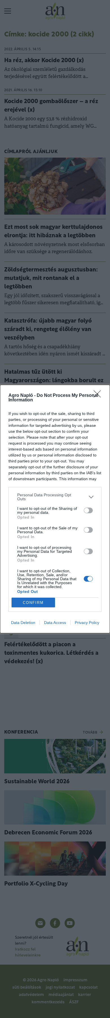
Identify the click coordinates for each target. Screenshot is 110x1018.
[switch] (88, 510)
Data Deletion (23, 622)
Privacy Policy (87, 622)
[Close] (99, 395)
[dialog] (55, 509)
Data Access (55, 622)
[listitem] (55, 497)
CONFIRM (33, 603)
